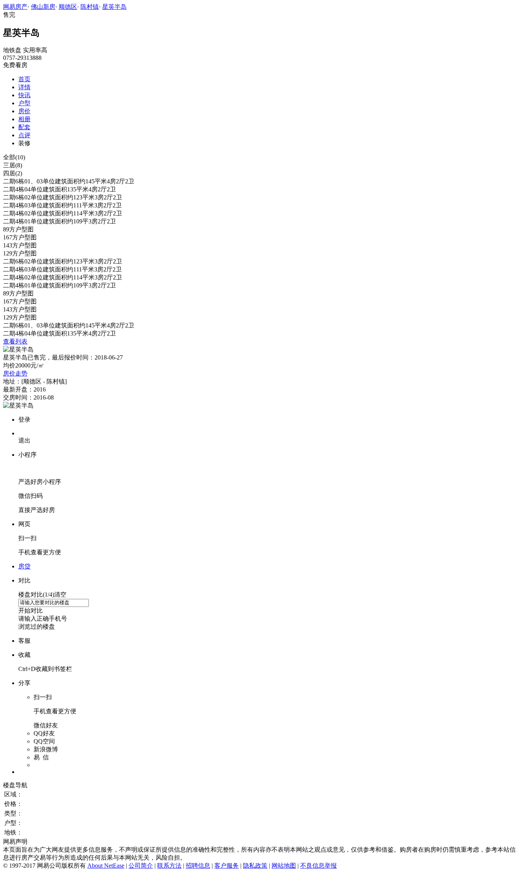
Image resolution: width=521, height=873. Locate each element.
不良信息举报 (318, 865)
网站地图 (284, 865)
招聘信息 (198, 865)
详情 (24, 87)
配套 (24, 127)
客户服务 (226, 865)
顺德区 (68, 6)
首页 (24, 79)
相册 (24, 119)
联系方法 (169, 865)
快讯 (24, 95)
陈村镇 (89, 6)
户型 (24, 103)
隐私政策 (255, 865)
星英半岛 (114, 6)
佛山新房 (43, 6)
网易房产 (15, 6)
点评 (24, 135)
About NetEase (105, 865)
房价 (24, 111)
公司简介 (141, 865)
